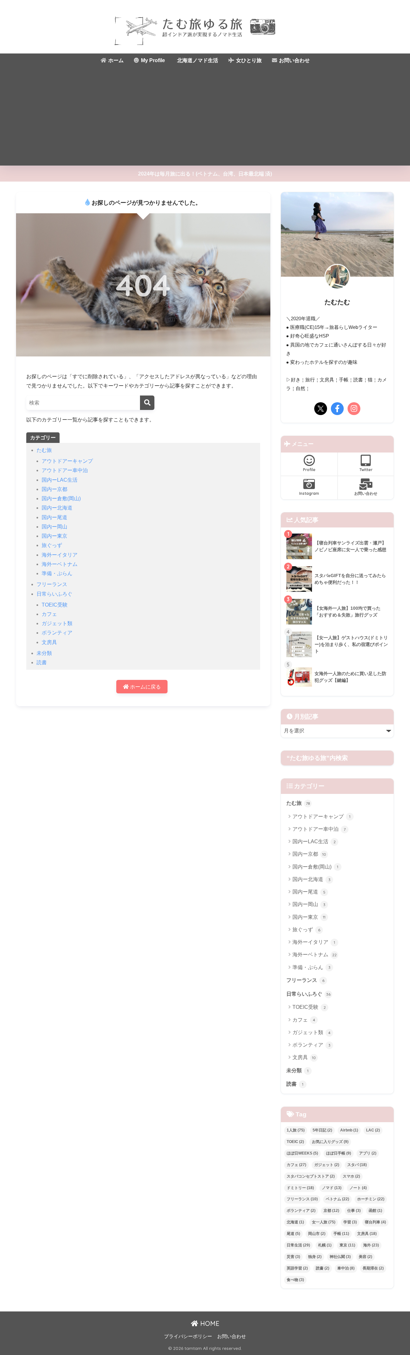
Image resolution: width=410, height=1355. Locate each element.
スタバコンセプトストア (311, 1176)
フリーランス (52, 584)
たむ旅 (44, 450)
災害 (293, 1256)
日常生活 (298, 1245)
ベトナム (337, 1199)
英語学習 (297, 1268)
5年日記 (322, 1130)
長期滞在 (373, 1268)
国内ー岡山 (54, 526)
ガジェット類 (57, 623)
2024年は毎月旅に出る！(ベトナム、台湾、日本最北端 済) (205, 173)
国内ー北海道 (57, 507)
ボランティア (57, 632)
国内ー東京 (54, 536)
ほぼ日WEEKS (302, 1153)
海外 (371, 1245)
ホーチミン (370, 1199)
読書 (42, 662)
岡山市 (316, 1233)
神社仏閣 (340, 1256)
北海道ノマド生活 (197, 60)
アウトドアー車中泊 (65, 470)
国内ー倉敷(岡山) (61, 498)
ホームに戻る (145, 687)
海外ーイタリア (60, 555)
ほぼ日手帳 (338, 1153)
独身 (315, 1256)
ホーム (115, 60)
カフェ (49, 614)
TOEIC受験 (55, 605)
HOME (208, 1323)
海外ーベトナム (60, 564)
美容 (365, 1256)
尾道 (293, 1233)
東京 (347, 1245)
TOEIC (295, 1141)
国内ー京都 (54, 489)
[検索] (147, 403)
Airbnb (349, 1130)
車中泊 (346, 1268)
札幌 (325, 1245)
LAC (373, 1130)
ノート (358, 1188)
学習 (350, 1222)
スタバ (357, 1165)
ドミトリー (300, 1188)
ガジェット (326, 1165)
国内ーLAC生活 (60, 480)
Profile (309, 469)
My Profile (152, 60)
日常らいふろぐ (54, 594)
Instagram (309, 493)
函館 (375, 1210)
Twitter (366, 469)
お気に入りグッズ (330, 1141)
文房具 (49, 642)
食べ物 (295, 1279)
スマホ (351, 1176)
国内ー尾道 (54, 517)
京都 (331, 1210)
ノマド (331, 1188)
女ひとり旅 (248, 60)
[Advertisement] (205, 117)
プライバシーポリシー (188, 1336)
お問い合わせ (294, 60)
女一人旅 (323, 1222)
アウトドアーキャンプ (67, 461)
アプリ (367, 1153)
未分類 (44, 653)
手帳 (341, 1233)
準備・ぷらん (57, 573)
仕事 (354, 1210)
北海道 (295, 1222)
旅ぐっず (52, 545)
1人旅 (296, 1130)
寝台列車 (375, 1222)
